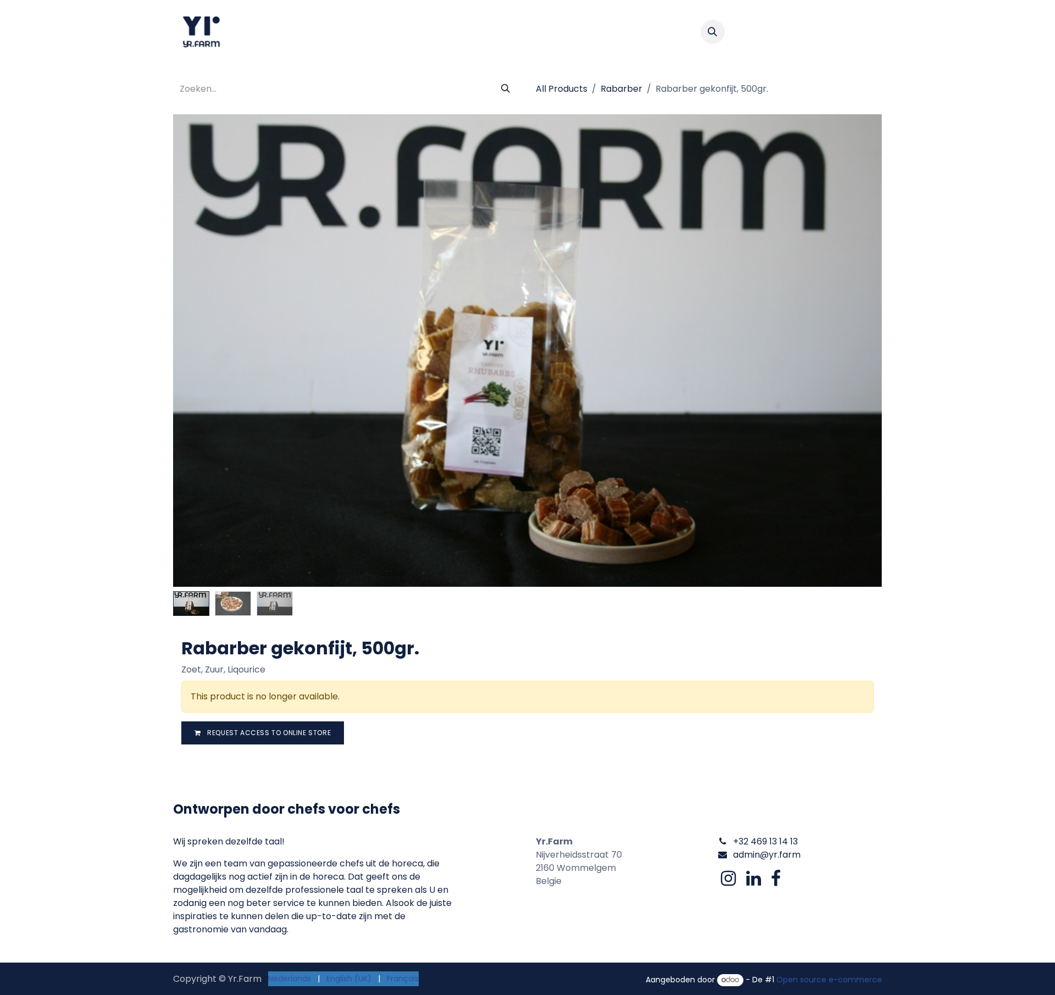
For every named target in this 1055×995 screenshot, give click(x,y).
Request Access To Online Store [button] (268, 732)
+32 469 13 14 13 (765, 841)
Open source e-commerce (829, 979)
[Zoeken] (505, 89)
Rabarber (621, 88)
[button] (713, 32)
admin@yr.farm (767, 854)
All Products (561, 88)
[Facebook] (776, 879)
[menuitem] (285, 31)
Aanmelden (845, 31)
